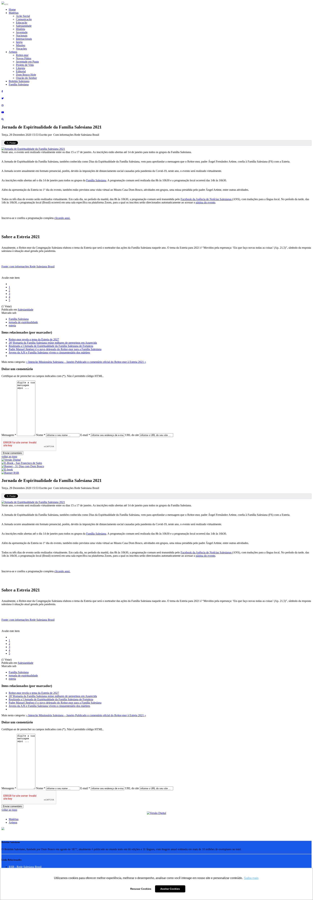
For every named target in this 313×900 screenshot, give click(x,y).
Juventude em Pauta (27, 61)
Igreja (19, 42)
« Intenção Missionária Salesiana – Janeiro (50, 361)
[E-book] (7, 469)
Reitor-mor (22, 55)
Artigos (13, 51)
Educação (21, 22)
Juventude (22, 32)
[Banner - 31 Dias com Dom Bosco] (22, 466)
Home (12, 9)
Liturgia (20, 68)
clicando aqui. (62, 218)
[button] (2, 829)
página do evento (205, 202)
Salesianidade (24, 25)
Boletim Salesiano (19, 81)
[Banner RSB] (10, 472)
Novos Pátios (23, 58)
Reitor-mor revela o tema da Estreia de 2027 (34, 339)
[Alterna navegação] (6, 4)
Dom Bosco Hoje (26, 74)
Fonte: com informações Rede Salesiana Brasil (28, 266)
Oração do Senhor (26, 77)
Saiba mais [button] (251, 878)
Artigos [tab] (13, 822)
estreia (12, 325)
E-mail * (85, 435)
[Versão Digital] (11, 459)
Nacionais (21, 35)
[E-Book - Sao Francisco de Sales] (21, 463)
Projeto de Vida (25, 64)
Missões (20, 45)
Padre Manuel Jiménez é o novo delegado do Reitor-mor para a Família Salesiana (55, 349)
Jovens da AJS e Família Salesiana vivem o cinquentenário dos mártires (49, 352)
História (20, 29)
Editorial (21, 71)
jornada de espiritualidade (23, 322)
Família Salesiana (19, 84)
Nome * (40, 435)
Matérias (13, 12)
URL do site (132, 435)
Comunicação (24, 19)
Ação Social (23, 16)
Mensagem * (8, 435)
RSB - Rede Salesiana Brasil (25, 866)
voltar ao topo (9, 456)
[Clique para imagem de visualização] (33, 148)
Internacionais (24, 38)
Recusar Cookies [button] (140, 888)
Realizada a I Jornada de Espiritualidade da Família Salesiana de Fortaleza (51, 345)
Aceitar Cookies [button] (170, 888)
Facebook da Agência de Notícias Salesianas (206, 199)
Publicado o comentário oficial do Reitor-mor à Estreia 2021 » (110, 361)
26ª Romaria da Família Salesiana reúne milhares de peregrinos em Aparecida (53, 342)
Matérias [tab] (13, 819)
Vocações (21, 48)
